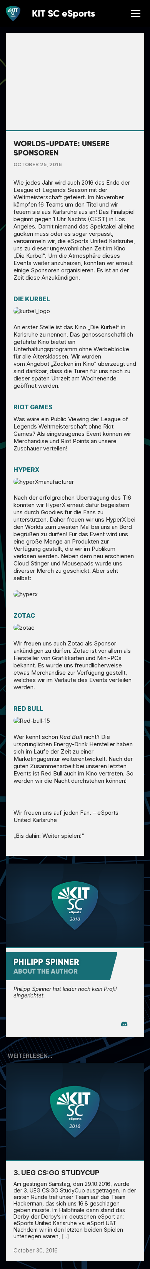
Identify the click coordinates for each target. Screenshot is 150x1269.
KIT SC (63, 13)
